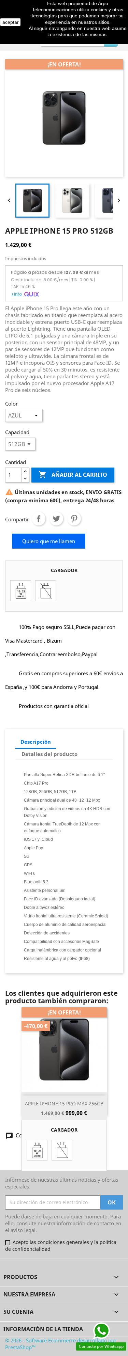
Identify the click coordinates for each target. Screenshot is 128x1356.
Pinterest (74, 518)
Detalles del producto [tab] (49, 754)
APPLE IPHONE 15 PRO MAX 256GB (64, 1103)
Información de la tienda (43, 1329)
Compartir (38, 518)
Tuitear (56, 518)
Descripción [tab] (35, 741)
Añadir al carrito (73, 475)
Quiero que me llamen (48, 541)
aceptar (10, 22)
